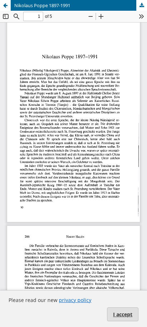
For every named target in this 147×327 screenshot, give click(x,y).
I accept (122, 314)
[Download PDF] (141, 5)
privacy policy (75, 300)
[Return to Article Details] (5, 5)
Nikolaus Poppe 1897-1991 (42, 5)
